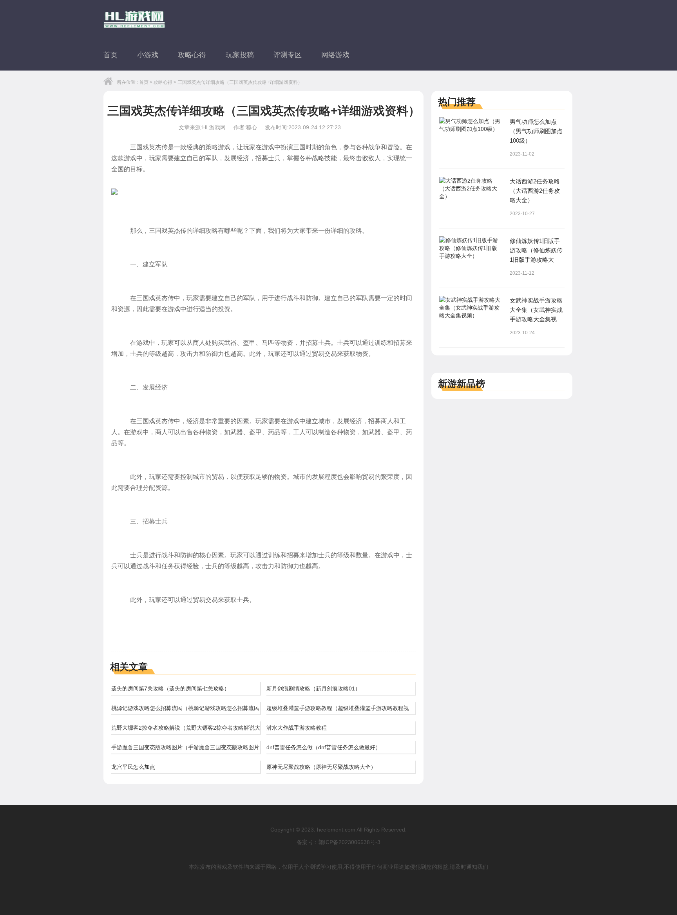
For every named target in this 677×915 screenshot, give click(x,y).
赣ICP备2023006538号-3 (349, 842)
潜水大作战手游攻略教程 (296, 728)
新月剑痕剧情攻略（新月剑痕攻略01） (313, 688)
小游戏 (147, 55)
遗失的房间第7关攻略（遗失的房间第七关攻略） (170, 688)
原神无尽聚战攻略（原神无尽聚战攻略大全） (321, 767)
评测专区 (287, 55)
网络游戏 (335, 55)
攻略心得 (192, 55)
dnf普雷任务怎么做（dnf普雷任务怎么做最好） (323, 747)
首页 (110, 55)
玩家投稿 (240, 55)
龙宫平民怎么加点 (133, 767)
